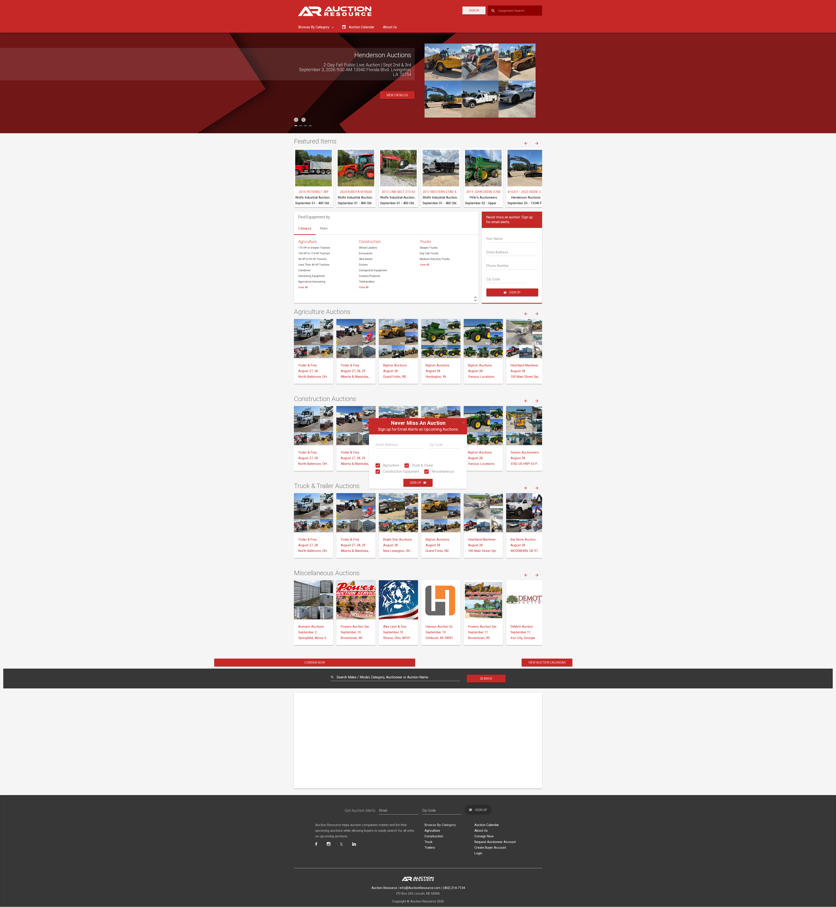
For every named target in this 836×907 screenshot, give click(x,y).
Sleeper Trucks (429, 247)
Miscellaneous (442, 471)
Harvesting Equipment (311, 276)
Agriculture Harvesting (311, 281)
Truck (428, 842)
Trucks (425, 241)
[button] (296, 120)
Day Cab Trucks (429, 253)
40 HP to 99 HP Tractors (312, 259)
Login (478, 853)
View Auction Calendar (547, 662)
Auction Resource (384, 888)
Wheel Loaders (368, 247)
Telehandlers (367, 281)
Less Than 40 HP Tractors (313, 264)
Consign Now (314, 662)
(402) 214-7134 (454, 888)
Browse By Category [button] (314, 27)
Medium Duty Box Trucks (435, 259)
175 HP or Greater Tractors (314, 247)
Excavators (365, 253)
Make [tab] (324, 228)
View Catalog (397, 95)
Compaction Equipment (373, 270)
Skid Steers (365, 259)
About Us (390, 27)
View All (303, 287)
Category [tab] (304, 228)
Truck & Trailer (422, 465)
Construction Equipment (400, 471)
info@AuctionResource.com (420, 888)
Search (486, 678)
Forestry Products (369, 276)
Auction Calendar (486, 825)
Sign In (474, 10)
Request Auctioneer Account (495, 842)
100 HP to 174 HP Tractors (314, 253)
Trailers (430, 848)
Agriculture (390, 465)
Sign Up (415, 483)
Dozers (363, 264)
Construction (370, 241)
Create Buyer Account (490, 848)
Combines (304, 270)
